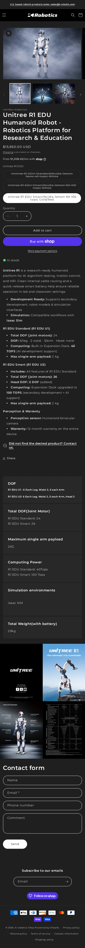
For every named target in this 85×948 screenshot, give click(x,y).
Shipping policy (44, 939)
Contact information (66, 933)
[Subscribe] (67, 881)
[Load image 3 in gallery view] (65, 93)
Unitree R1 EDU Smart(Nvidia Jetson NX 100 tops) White (42, 187)
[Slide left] (4, 94)
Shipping (8, 152)
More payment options (42, 250)
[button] (4, 15)
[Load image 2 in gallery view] (42, 93)
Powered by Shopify (47, 927)
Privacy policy (71, 927)
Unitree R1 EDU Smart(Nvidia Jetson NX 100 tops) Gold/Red (42, 198)
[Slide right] (80, 94)
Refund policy (18, 933)
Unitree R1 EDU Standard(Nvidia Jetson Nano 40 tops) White (43, 176)
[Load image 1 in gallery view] (20, 93)
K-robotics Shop (24, 927)
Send (15, 844)
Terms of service (40, 933)
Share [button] (11, 458)
